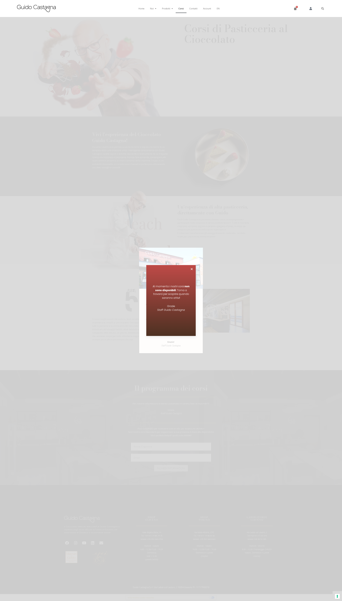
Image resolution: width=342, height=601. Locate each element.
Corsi (181, 8)
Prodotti (166, 8)
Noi (152, 8)
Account (207, 8)
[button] (322, 8)
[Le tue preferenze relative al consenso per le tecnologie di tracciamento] (337, 596)
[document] (171, 300)
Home (141, 8)
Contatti (193, 8)
